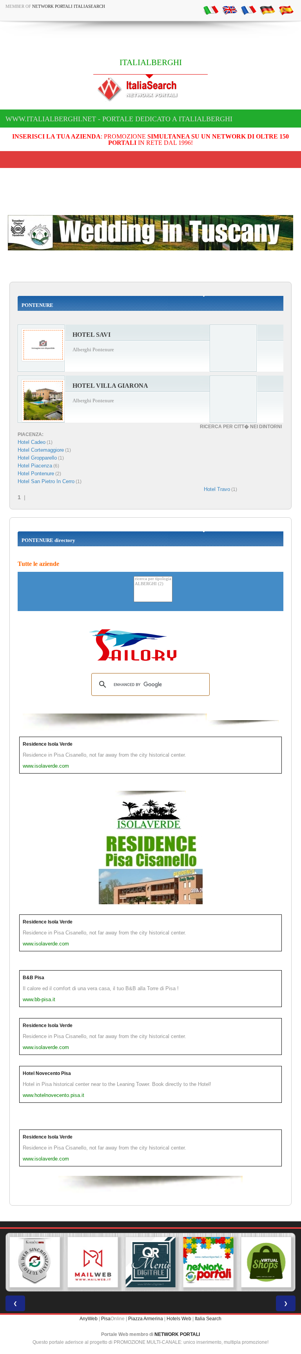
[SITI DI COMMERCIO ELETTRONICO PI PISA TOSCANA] (266, 1262)
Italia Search (208, 1318)
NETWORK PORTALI (177, 1334)
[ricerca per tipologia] (153, 579)
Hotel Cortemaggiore (41, 450)
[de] (267, 9)
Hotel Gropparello (37, 458)
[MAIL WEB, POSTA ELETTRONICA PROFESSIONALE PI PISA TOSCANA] (93, 1262)
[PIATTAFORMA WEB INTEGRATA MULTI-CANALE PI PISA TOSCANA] (35, 1262)
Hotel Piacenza (35, 466)
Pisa (106, 1318)
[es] (286, 9)
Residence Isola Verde (48, 744)
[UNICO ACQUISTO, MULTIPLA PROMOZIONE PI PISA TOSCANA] (208, 1262)
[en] (230, 9)
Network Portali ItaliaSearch (68, 6)
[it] (211, 9)
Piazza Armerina (145, 1318)
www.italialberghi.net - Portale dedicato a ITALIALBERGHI (118, 119)
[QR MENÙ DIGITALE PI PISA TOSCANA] (150, 1262)
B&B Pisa (33, 977)
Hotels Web (179, 1318)
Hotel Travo (217, 489)
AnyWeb (89, 1318)
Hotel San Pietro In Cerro (46, 481)
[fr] (248, 9)
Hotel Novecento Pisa (47, 1073)
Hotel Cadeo (31, 442)
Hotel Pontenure (36, 473)
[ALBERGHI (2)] (153, 584)
